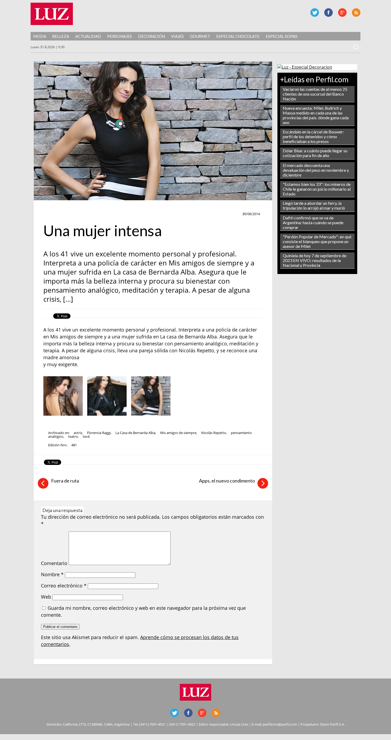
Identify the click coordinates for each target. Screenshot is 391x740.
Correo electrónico (63, 585)
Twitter (314, 12)
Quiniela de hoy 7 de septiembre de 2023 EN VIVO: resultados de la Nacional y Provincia (314, 260)
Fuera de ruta (65, 481)
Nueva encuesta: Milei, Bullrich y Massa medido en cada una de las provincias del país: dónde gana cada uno (316, 115)
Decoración (151, 36)
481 (74, 445)
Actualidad (88, 36)
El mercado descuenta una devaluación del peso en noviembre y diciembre (316, 170)
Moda (39, 36)
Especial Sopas (281, 36)
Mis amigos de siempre (178, 432)
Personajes (119, 36)
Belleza (60, 36)
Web (46, 597)
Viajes (177, 36)
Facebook (328, 12)
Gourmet (200, 36)
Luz (52, 14)
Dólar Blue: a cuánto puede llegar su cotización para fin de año (315, 153)
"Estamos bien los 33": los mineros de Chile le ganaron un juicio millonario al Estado (317, 189)
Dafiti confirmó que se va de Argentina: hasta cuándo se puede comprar (313, 222)
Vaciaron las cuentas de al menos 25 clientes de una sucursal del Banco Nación (315, 94)
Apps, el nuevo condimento (227, 481)
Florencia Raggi (99, 432)
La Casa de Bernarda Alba (135, 432)
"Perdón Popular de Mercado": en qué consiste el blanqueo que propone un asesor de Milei (317, 241)
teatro (73, 436)
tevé (86, 436)
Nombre (52, 574)
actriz (78, 432)
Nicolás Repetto (213, 432)
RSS (356, 12)
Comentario (54, 563)
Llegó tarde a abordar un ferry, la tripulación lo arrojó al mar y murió (314, 205)
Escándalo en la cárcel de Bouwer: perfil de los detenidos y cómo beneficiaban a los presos (313, 136)
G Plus (342, 12)
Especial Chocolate (238, 36)
